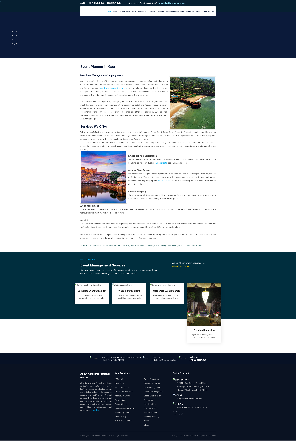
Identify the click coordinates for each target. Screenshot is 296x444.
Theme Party (120, 416)
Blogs (146, 425)
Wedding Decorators (204, 330)
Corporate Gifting (151, 408)
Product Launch (122, 387)
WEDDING (160, 11)
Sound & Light (121, 404)
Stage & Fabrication (152, 395)
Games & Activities (152, 383)
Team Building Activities (125, 408)
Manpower (148, 400)
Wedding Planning (151, 416)
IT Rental (119, 379)
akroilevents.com (99, 435)
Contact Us (209, 11)
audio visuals (164, 180)
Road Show (119, 383)
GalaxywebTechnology (206, 435)
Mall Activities (150, 404)
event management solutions (113, 88)
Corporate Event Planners (166, 290)
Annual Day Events (123, 395)
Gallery (199, 11)
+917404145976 (96, 3)
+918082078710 (113, 3)
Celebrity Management (153, 391)
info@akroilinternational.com (172, 3)
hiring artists (161, 162)
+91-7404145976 (197, 360)
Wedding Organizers (129, 290)
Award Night (120, 400)
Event (152, 11)
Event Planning (150, 412)
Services (126, 11)
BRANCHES (190, 11)
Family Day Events (122, 412)
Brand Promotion (151, 379)
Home (109, 11)
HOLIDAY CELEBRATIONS (175, 11)
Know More (95, 410)
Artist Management (140, 11)
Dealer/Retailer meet (124, 391)
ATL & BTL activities (123, 420)
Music (146, 420)
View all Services (180, 265)
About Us (117, 11)
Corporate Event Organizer (91, 290)
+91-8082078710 (199, 407)
